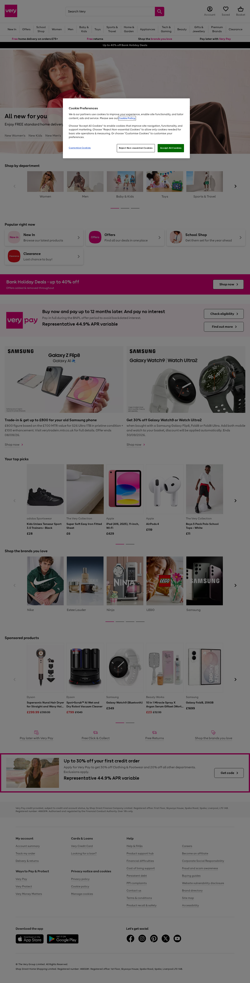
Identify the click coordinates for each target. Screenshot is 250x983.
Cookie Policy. (127, 118)
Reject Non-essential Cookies (136, 148)
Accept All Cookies (170, 148)
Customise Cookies (80, 147)
